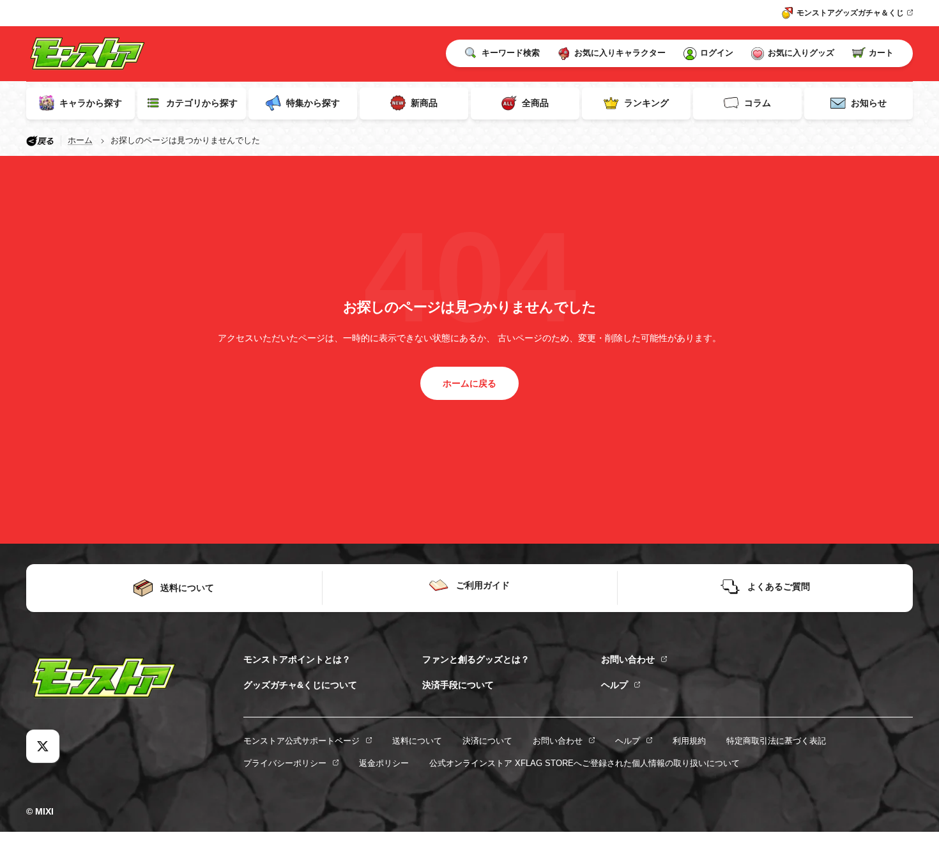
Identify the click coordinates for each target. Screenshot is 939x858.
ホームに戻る (469, 383)
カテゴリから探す (202, 103)
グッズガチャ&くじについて (300, 685)
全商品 (535, 103)
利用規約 (689, 741)
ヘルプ (614, 685)
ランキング (646, 103)
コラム (757, 103)
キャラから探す (90, 103)
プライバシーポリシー (284, 763)
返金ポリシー (384, 763)
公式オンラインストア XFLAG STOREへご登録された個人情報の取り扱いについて (584, 763)
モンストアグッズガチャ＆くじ (850, 12)
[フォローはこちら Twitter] (42, 746)
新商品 (424, 103)
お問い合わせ (628, 659)
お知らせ (869, 103)
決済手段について (458, 685)
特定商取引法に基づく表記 (776, 741)
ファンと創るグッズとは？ (476, 659)
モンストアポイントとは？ (297, 659)
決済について (487, 741)
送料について (417, 741)
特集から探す (313, 103)
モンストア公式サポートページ (301, 741)
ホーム (80, 140)
